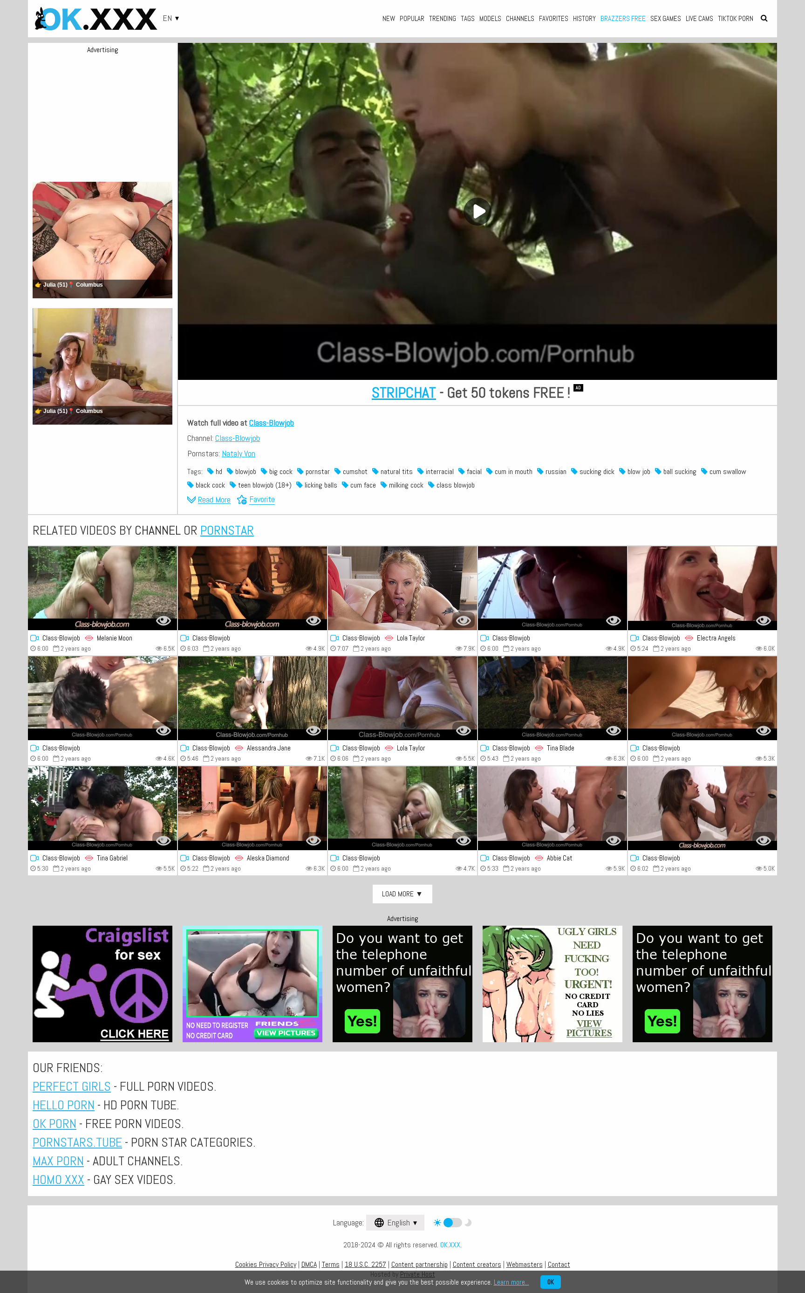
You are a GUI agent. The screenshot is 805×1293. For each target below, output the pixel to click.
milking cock (405, 485)
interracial (439, 471)
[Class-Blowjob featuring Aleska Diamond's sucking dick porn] (252, 808)
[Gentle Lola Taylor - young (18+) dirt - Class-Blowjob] (402, 698)
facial (473, 471)
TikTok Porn (735, 18)
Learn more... (511, 1282)
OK (550, 1282)
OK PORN (54, 1123)
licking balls (320, 485)
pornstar (317, 471)
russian (555, 471)
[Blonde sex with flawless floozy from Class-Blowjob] (402, 808)
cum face (362, 485)
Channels (520, 18)
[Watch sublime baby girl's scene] (702, 808)
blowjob (244, 471)
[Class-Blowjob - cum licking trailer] (102, 588)
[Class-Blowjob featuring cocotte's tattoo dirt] (702, 698)
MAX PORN (58, 1161)
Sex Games (665, 18)
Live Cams (699, 18)
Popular (412, 18)
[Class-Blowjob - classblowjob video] (402, 588)
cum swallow (727, 471)
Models (490, 18)
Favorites (553, 18)
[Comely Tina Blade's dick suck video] (552, 698)
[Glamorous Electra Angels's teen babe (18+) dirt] (702, 588)
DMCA (309, 1264)
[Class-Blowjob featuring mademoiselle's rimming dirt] (552, 588)
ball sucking (679, 471)
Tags (468, 18)
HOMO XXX (58, 1179)
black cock (209, 485)
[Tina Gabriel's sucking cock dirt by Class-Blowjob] (102, 808)
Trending (442, 18)
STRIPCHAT (404, 392)
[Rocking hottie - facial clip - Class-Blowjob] (102, 698)
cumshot (354, 471)
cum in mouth (512, 471)
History (584, 18)
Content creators (477, 1264)
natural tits (396, 471)
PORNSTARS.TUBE (77, 1142)
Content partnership (419, 1264)
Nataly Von (238, 453)
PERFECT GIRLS (72, 1086)
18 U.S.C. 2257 (365, 1264)
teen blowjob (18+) (264, 485)
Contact (559, 1264)
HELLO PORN (64, 1105)
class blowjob (455, 485)
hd (218, 471)
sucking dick (596, 471)
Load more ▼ (402, 894)
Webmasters (524, 1264)
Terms (331, 1264)
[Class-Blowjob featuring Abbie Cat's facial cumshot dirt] (552, 808)
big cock (280, 471)
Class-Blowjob (271, 422)
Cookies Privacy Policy (265, 1264)
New (388, 18)
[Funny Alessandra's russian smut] (252, 698)
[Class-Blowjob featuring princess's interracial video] (252, 588)
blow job (638, 471)
